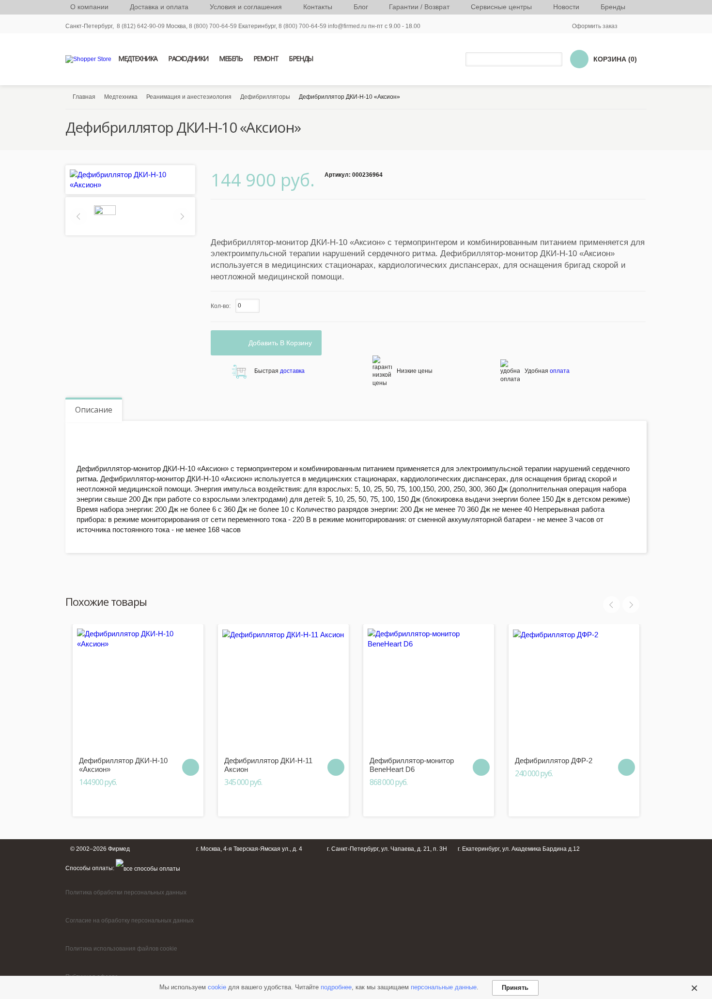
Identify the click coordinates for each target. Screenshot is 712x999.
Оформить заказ (595, 26)
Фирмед (119, 848)
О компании (89, 7)
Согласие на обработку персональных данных (129, 920)
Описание (93, 409)
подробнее (336, 987)
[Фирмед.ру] (88, 59)
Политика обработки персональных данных (125, 892)
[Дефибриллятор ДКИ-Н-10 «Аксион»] (138, 690)
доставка (292, 371)
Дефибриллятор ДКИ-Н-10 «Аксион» (123, 764)
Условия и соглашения (246, 7)
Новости (566, 7)
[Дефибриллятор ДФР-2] (574, 690)
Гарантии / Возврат (419, 7)
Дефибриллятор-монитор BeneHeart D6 (412, 764)
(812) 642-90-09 (143, 26)
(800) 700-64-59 (215, 26)
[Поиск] (556, 59)
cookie (217, 987)
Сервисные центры (501, 7)
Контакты (317, 7)
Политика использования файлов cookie (121, 948)
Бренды (613, 7)
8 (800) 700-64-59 (302, 26)
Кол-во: (221, 306)
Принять (515, 987)
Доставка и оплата (159, 7)
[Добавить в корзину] (190, 767)
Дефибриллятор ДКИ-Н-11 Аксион (268, 764)
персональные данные (444, 987)
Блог (361, 7)
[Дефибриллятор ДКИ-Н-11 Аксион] (283, 690)
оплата (560, 371)
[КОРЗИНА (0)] (579, 59)
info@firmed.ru (347, 26)
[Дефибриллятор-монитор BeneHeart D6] (429, 690)
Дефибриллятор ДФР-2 (553, 760)
